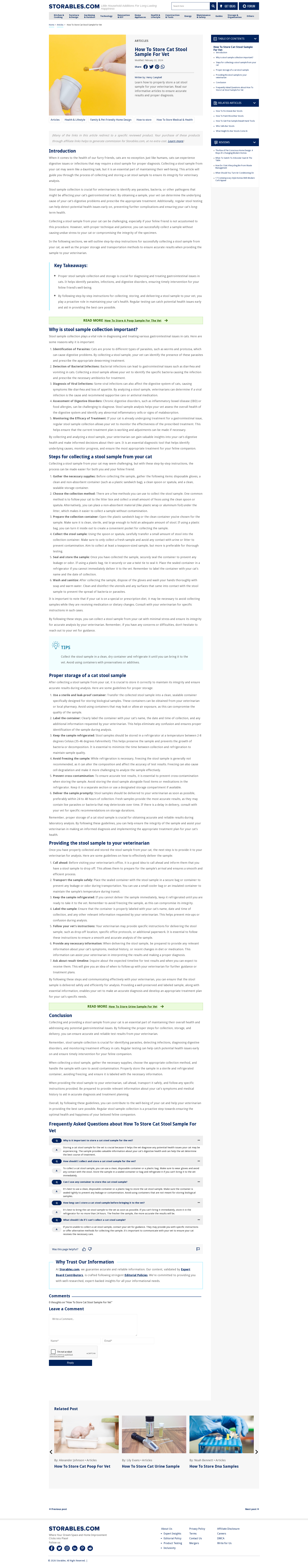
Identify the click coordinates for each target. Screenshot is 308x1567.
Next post (251, 1509)
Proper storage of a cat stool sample (232, 70)
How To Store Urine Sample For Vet (133, 1006)
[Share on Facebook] (145, 67)
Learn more (175, 141)
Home (51, 25)
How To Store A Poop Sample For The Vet (132, 320)
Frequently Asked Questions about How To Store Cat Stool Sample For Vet (234, 88)
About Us (166, 1528)
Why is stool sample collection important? (234, 57)
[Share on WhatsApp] (163, 67)
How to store (144, 119)
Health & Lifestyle (75, 119)
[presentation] (50, 1452)
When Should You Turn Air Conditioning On (234, 173)
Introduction (221, 52)
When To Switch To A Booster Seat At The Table (233, 159)
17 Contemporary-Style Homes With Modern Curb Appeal (235, 179)
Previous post (59, 1509)
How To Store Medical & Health (175, 119)
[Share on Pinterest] (157, 67)
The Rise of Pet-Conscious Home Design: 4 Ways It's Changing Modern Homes (234, 151)
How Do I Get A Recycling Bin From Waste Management (233, 166)
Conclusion (221, 82)
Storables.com (69, 1269)
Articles (60, 25)
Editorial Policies (136, 1275)
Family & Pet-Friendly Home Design (110, 119)
